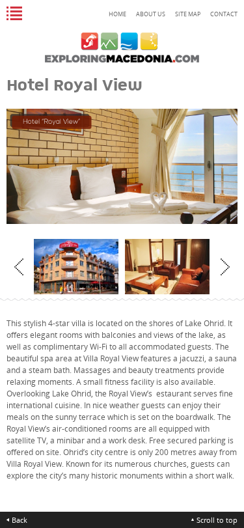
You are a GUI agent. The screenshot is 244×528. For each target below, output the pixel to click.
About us (150, 14)
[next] (225, 266)
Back (19, 520)
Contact (223, 14)
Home (117, 14)
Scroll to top (217, 520)
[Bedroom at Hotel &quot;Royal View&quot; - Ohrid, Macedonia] (117, 267)
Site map (187, 14)
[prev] (18, 266)
